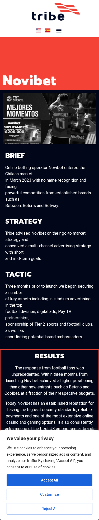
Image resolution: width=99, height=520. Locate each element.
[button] (58, 30)
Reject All (49, 509)
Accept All (49, 480)
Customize (49, 494)
